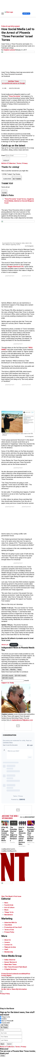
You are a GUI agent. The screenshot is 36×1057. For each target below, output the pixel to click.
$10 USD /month (7, 675)
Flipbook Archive (10, 947)
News (6, 903)
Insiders (4, 1019)
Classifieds (8, 925)
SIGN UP (6, 160)
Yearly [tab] (19, 669)
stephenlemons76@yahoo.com (22, 720)
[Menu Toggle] (2, 13)
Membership (8, 952)
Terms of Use (9, 930)
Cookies (14, 974)
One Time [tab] (5, 669)
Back (2, 1044)
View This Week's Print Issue (11, 896)
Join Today (4, 1025)
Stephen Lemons (9, 50)
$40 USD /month (7, 678)
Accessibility (21, 974)
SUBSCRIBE (7, 179)
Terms (19, 163)
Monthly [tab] (13, 669)
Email (3, 155)
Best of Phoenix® (7, 1021)
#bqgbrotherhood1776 (15, 266)
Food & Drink (8, 905)
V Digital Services (10, 969)
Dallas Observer (9, 960)
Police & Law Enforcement (10, 26)
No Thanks (4, 1027)
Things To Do (9, 912)
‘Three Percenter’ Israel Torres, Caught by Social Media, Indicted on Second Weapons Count (19, 201)
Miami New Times (10, 964)
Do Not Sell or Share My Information (14, 989)
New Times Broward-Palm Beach (15, 967)
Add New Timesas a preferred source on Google (13, 82)
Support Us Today (7, 683)
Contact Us (8, 945)
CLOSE (4, 193)
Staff (6, 949)
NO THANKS (17, 179)
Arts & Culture (9, 907)
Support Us (26, 13)
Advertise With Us (10, 922)
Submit (9, 1044)
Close (2, 1056)
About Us (7, 940)
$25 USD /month (20, 675)
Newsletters (8, 915)
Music (6, 910)
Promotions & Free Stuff (13, 927)
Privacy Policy (9, 932)
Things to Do (6, 1017)
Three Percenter (14, 96)
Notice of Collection (8, 163)
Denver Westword (10, 962)
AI (26, 974)
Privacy (25, 163)
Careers (7, 942)
